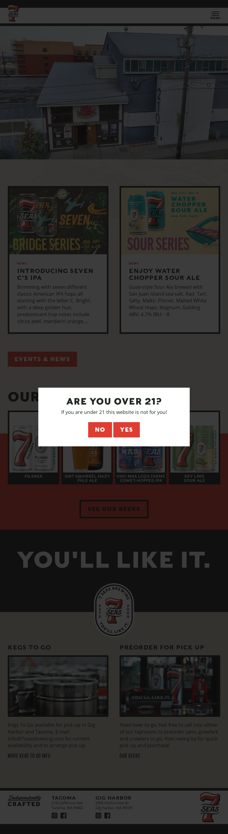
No (100, 429)
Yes (126, 429)
